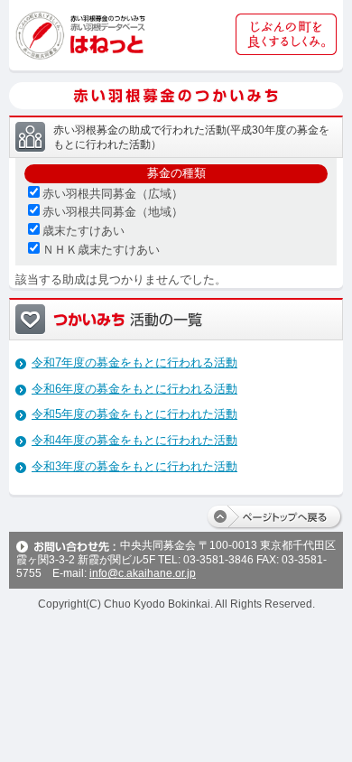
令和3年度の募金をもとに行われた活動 (134, 466)
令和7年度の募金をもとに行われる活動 (134, 362)
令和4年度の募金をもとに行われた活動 (134, 440)
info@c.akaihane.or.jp (142, 573)
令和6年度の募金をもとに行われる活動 (134, 388)
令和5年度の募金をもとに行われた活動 (134, 414)
